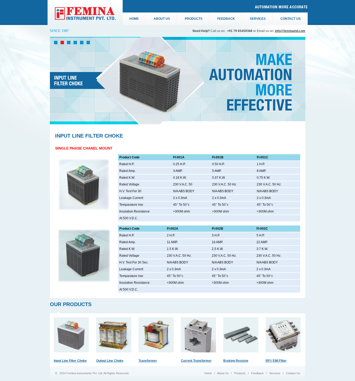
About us (162, 19)
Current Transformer (196, 361)
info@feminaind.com (290, 31)
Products (193, 19)
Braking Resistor (235, 361)
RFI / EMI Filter (276, 361)
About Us (223, 373)
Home (134, 19)
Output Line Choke (109, 361)
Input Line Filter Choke (70, 361)
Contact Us (292, 373)
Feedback (226, 19)
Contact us (290, 19)
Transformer (148, 361)
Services (258, 19)
